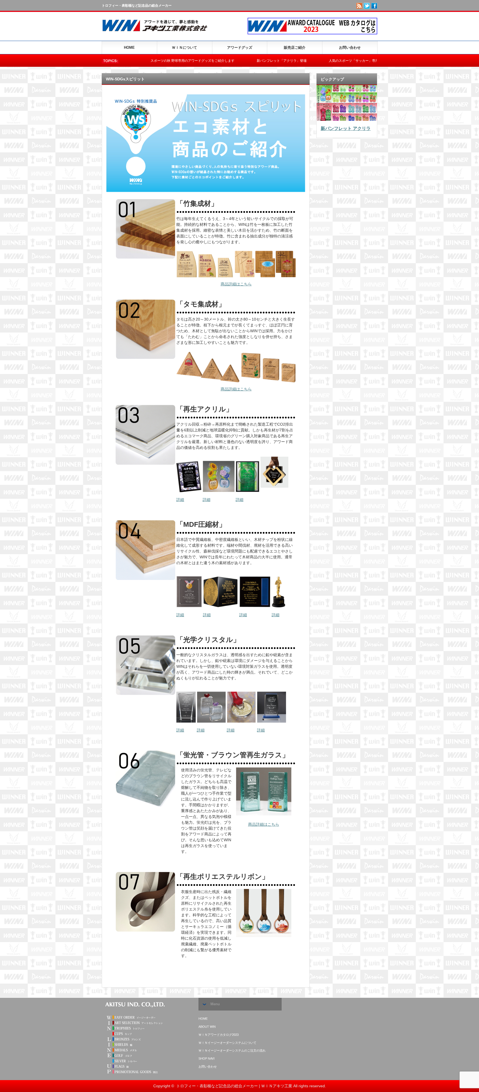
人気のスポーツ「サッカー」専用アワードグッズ (316, 61)
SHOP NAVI (206, 1058)
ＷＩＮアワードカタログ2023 (218, 1034)
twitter (367, 6)
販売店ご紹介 (294, 47)
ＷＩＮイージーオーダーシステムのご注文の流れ (232, 1050)
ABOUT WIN (207, 1026)
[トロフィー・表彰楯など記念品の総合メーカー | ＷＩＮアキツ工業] (157, 32)
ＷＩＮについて (184, 47)
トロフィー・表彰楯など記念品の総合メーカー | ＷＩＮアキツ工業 (234, 1086)
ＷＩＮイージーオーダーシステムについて (227, 1042)
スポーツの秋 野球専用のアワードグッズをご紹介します (143, 61)
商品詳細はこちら (236, 284)
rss (359, 6)
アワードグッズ (239, 47)
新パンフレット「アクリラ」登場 (232, 61)
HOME (129, 47)
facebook (374, 6)
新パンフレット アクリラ (346, 128)
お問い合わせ (350, 47)
